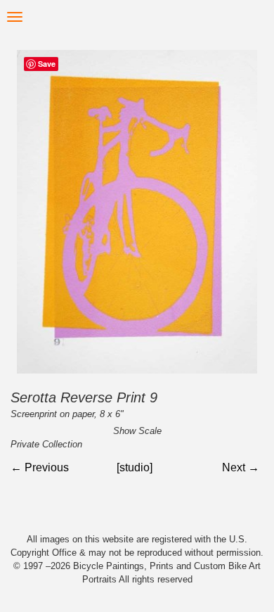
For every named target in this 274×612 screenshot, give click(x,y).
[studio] (134, 467)
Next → (240, 467)
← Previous (40, 467)
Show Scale (137, 431)
